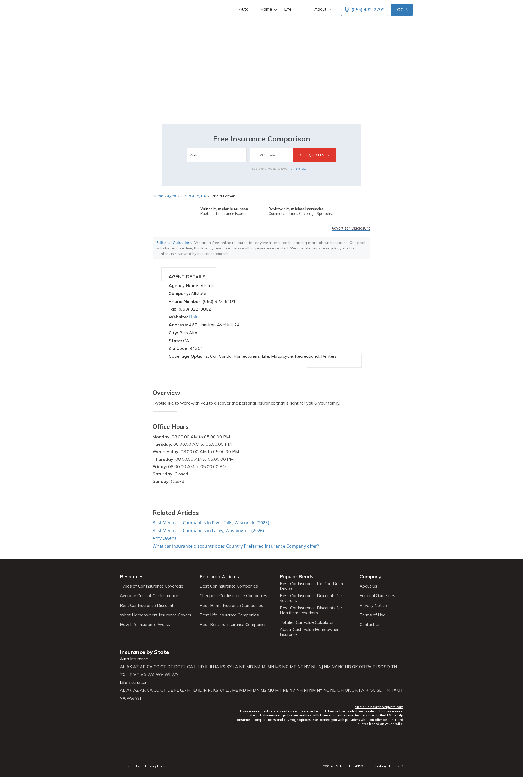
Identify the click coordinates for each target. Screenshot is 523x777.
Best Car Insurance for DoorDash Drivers (311, 586)
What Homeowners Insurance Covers (155, 615)
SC (380, 666)
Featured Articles (219, 576)
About (320, 9)
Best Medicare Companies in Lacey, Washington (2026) (208, 531)
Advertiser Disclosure (351, 228)
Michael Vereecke (307, 208)
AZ (136, 666)
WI (167, 674)
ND (348, 666)
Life (287, 9)
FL (183, 666)
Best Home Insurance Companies (231, 605)
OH (340, 690)
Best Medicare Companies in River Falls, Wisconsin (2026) (211, 523)
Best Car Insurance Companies (229, 586)
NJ (320, 666)
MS (278, 666)
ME (242, 666)
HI (196, 666)
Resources (132, 576)
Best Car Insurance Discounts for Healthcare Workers (311, 610)
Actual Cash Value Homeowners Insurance (310, 632)
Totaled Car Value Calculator (307, 622)
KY (229, 666)
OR (362, 666)
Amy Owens (165, 538)
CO (156, 666)
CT (163, 666)
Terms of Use (297, 168)
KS (222, 666)
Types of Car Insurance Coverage (151, 586)
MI (264, 666)
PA (369, 666)
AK (129, 666)
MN (270, 666)
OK (355, 666)
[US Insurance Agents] (135, 8)
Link (193, 317)
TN (394, 666)
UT (129, 674)
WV (159, 674)
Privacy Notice (373, 605)
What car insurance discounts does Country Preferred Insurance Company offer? (236, 546)
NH (314, 666)
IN (212, 666)
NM (327, 666)
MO (285, 666)
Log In (402, 9)
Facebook (123, 751)
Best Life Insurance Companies (229, 615)
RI (375, 666)
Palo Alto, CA (194, 195)
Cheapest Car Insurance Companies (233, 595)
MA (257, 666)
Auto (243, 9)
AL (122, 666)
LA (235, 666)
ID (202, 666)
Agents (173, 195)
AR (143, 666)
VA (143, 674)
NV (307, 666)
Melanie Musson (233, 208)
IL (207, 666)
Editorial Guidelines (174, 242)
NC (341, 666)
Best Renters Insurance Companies (233, 624)
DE (170, 666)
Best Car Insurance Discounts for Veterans (311, 598)
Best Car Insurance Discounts (148, 605)
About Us (368, 586)
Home (266, 9)
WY (174, 674)
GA (190, 666)
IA (217, 666)
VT (136, 674)
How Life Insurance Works (145, 624)
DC (177, 666)
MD (249, 666)
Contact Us (370, 624)
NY (334, 666)
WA (151, 674)
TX (123, 674)
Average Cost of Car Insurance (149, 595)
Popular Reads (296, 576)
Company (370, 576)
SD (387, 666)
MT (293, 666)
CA (150, 666)
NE (300, 666)
